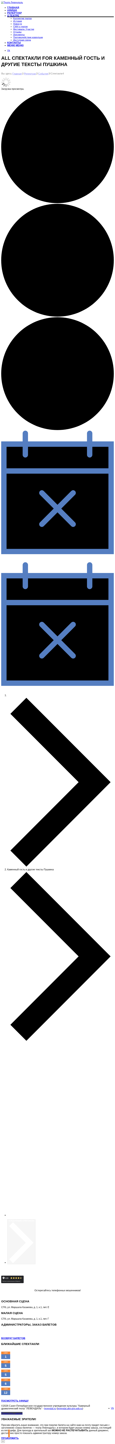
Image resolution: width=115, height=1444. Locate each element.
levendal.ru (50, 1408)
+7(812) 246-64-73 (11, 1333)
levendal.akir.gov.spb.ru (69, 1408)
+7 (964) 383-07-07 (11, 1330)
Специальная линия (25, 1295)
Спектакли (13, 695)
